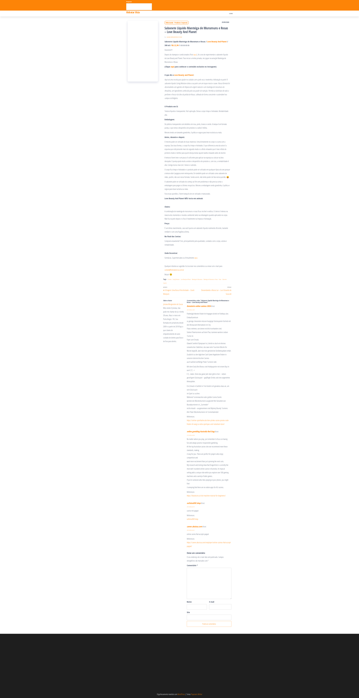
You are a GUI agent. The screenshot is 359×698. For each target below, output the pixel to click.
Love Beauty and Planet (184, 75)
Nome (189, 601)
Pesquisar (129, 2)
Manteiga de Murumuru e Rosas (211, 279)
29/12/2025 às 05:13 (191, 507)
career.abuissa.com (194, 526)
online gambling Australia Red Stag (200, 431)
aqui (195, 54)
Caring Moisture (176, 279)
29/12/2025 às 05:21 (191, 530)
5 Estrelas (169, 279)
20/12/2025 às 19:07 (191, 310)
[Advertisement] (143, 51)
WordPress (181, 694)
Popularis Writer (196, 694)
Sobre (231, 13)
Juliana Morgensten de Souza (174, 37)
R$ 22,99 (175, 45)
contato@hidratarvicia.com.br (174, 269)
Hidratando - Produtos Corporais (177, 23)
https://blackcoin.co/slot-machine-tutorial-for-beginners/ (206, 495)
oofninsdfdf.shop (194, 503)
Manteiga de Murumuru (197, 279)
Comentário (192, 565)
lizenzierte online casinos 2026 (199, 306)
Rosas (220, 279)
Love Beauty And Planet (217, 41)
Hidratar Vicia (133, 12)
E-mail (211, 601)
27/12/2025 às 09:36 (191, 435)
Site (188, 612)
